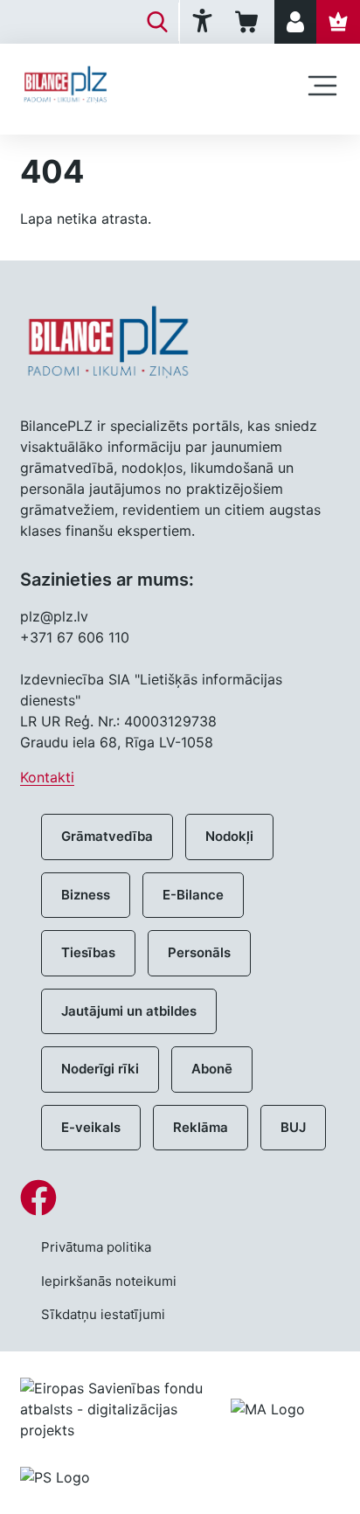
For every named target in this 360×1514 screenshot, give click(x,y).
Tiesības (88, 952)
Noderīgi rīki (100, 1068)
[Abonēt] (338, 22)
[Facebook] (180, 1197)
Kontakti (47, 777)
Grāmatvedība (107, 836)
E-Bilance (193, 894)
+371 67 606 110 (74, 637)
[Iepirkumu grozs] (249, 21)
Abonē (211, 1068)
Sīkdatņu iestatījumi (103, 1314)
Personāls (199, 952)
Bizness (85, 894)
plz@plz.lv (54, 616)
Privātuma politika (96, 1247)
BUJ (293, 1127)
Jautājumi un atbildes (129, 1011)
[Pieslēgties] (295, 22)
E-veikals (91, 1127)
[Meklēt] (157, 21)
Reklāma (200, 1127)
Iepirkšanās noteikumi (109, 1281)
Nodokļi (229, 836)
